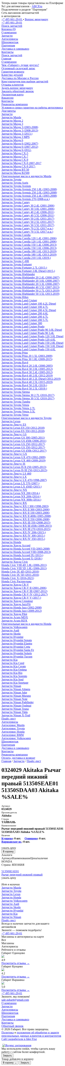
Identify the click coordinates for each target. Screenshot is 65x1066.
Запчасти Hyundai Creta (15, 646)
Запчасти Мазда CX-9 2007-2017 (21, 163)
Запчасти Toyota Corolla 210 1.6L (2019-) (26, 257)
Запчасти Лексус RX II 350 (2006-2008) (25, 519)
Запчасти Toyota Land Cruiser (19, 300)
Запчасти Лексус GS (14, 434)
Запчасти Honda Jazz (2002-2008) (21, 607)
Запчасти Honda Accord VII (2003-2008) (25, 548)
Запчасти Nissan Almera (15, 689)
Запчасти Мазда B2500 (15, 172)
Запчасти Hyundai (12, 636)
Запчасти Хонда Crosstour (17, 601)
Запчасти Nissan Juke (14, 692)
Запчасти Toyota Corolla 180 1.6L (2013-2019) (29, 251)
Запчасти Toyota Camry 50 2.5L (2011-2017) (27, 221)
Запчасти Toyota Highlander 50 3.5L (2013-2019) (30, 293)
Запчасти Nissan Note (14, 699)
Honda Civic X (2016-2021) (17, 578)
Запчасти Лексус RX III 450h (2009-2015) (26, 525)
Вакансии (7, 97)
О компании (9, 32)
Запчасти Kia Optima (14, 669)
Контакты (7, 52)
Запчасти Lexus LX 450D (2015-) (21, 486)
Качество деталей (12, 74)
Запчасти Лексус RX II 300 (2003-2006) (25, 509)
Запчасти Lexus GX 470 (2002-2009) (23, 457)
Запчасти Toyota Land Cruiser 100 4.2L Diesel (28, 303)
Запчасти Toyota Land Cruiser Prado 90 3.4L (27, 333)
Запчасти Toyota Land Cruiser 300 (21, 323)
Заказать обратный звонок (17, 91)
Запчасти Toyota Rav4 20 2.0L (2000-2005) (27, 365)
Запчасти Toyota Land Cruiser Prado (22, 326)
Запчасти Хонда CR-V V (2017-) (21, 597)
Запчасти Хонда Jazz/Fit (16, 604)
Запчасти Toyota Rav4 (14, 362)
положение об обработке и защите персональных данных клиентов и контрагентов (31, 1034)
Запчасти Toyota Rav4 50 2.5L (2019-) (24, 388)
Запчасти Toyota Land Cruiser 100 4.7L (24, 306)
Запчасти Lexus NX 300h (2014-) (21, 499)
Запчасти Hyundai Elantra (16, 643)
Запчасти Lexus (10, 421)
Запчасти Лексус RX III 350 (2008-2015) (25, 522)
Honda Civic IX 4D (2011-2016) (20, 571)
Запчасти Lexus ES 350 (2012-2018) (23, 431)
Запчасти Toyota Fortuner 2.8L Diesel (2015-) (28, 270)
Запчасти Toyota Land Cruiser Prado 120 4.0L (28, 339)
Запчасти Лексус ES (13, 424)
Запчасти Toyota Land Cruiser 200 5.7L (24, 320)
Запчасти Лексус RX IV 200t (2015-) (23, 532)
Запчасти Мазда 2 (12, 120)
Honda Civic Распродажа (16, 581)
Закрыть (7, 1055)
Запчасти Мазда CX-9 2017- (18, 166)
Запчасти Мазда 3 (12, 123)
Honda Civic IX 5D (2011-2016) (20, 574)
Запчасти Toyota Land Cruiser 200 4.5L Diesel (28, 310)
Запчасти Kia (9, 659)
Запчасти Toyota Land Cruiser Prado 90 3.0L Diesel (31, 329)
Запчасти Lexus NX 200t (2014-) (20, 496)
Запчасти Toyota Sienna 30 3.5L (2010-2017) (27, 398)
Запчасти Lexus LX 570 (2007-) (20, 483)
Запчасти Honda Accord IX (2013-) (22, 555)
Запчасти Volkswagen (14, 627)
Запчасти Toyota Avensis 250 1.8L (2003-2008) (29, 189)
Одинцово (31, 838)
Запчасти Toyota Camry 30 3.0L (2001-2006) (27, 208)
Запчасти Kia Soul (12, 679)
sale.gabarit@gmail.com (15, 999)
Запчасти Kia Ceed (12, 663)
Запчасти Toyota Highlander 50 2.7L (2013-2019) (30, 290)
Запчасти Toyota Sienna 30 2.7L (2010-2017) (27, 395)
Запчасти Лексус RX (14, 502)
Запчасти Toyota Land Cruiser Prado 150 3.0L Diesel (32, 346)
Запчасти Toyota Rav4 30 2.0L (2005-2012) (27, 369)
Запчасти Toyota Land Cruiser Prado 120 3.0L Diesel (32, 336)
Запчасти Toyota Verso (15, 414)
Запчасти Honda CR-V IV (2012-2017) (24, 594)
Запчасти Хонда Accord (15, 545)
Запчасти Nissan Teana (15, 708)
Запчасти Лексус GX (14, 453)
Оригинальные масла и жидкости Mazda (26, 176)
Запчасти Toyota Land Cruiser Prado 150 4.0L (28, 349)
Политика (7, 1032)
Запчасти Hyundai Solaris (16, 653)
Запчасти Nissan (11, 685)
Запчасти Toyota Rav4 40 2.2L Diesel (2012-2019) (31, 378)
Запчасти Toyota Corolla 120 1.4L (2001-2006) (29, 238)
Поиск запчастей (11, 55)
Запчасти (7, 35)
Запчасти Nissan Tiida (14, 712)
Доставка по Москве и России (20, 78)
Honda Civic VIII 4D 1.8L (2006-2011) (24, 565)
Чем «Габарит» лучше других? (20, 65)
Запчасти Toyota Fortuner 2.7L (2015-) (24, 267)
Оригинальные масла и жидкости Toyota (26, 418)
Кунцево (7, 838)
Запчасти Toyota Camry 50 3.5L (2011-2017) (27, 225)
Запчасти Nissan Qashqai (16, 705)
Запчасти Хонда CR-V (15, 584)
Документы (8, 110)
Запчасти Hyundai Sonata (16, 640)
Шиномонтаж (9, 42)
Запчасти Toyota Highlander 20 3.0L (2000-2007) (30, 280)
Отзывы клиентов (12, 84)
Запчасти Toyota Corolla (16, 235)
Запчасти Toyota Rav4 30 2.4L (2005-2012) (27, 372)
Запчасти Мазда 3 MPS (15, 137)
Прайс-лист (8, 718)
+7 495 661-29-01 (11, 933)
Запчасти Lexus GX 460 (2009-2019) (23, 460)
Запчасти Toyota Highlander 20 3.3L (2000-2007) (30, 284)
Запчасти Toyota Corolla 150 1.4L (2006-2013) (29, 244)
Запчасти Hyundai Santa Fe (17, 650)
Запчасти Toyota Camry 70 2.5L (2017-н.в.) (27, 228)
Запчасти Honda (11, 542)
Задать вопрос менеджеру (17, 87)
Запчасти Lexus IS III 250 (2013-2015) (24, 470)
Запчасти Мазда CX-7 (14, 156)
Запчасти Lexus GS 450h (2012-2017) (23, 450)
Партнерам (8, 45)
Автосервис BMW (12, 735)
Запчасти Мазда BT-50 (15, 169)
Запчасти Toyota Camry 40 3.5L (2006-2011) (27, 215)
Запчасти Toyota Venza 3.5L (18, 411)
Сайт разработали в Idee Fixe (19, 1039)
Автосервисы (9, 38)
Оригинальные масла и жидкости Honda (26, 623)
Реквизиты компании (14, 104)
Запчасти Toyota (11, 179)
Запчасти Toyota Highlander (18, 274)
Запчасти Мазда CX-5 (14, 153)
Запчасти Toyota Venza (15, 404)
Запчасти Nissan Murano (16, 695)
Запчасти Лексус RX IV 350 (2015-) (23, 538)
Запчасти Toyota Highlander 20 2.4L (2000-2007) (30, 277)
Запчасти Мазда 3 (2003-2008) (19, 127)
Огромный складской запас (18, 68)
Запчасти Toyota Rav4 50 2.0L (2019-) (24, 385)
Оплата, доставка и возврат (18, 757)
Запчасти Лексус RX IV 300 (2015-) (23, 535)
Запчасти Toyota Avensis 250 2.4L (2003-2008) (29, 195)
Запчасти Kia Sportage (14, 682)
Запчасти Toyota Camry (15, 202)
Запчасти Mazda (11, 117)
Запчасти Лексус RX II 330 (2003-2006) (25, 512)
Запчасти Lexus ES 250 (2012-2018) (23, 427)
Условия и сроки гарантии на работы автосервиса (32, 107)
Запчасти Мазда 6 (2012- (16, 150)
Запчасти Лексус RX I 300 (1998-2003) (25, 506)
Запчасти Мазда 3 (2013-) (16, 133)
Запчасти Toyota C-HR (15, 261)
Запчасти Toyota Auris (14, 182)
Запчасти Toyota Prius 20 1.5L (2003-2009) (26, 355)
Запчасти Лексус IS (13, 463)
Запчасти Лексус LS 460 (16, 473)
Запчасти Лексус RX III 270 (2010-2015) (25, 529)
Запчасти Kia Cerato (13, 666)
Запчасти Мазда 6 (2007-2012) (19, 146)
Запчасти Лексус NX (14, 489)
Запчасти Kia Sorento (14, 676)
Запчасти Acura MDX (14, 617)
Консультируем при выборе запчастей (24, 81)
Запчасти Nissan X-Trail (15, 715)
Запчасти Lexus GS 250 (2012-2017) (23, 444)
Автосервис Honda (13, 731)
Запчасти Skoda (11, 633)
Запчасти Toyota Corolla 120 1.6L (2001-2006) (29, 241)
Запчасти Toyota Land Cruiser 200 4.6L (24, 313)
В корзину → (10, 1062)
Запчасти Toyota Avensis (16, 186)
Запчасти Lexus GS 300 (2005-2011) (23, 437)
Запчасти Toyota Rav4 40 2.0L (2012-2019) (27, 375)
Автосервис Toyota (13, 728)
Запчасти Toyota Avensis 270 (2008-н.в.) (25, 199)
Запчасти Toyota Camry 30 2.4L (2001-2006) (27, 205)
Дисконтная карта (12, 94)
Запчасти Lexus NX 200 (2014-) (20, 493)
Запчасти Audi (10, 630)
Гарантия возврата (12, 71)
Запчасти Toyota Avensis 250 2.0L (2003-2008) (29, 192)
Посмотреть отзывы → (15, 963)
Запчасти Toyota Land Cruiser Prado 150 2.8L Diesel (32, 342)
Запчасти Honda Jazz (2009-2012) (21, 610)
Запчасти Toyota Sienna (15, 391)
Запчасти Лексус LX (14, 476)
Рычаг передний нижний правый (22, 874)
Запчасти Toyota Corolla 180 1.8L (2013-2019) (29, 254)
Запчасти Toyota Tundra (15, 401)
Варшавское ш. (11, 841)
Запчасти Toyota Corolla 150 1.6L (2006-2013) (29, 248)
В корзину (8, 851)
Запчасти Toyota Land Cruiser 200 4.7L (24, 316)
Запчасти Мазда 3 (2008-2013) (19, 130)
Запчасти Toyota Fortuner (16, 264)
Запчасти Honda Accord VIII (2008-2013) (26, 552)
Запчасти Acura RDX (14, 620)
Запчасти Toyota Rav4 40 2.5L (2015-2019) (27, 382)
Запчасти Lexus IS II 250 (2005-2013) (23, 467)
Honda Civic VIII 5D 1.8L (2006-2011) (24, 568)
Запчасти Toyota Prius (14, 352)
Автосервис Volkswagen (16, 738)
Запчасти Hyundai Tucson (16, 656)
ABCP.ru (37, 6)
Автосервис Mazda (13, 725)
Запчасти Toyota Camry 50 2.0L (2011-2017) (27, 218)
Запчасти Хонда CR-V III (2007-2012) (24, 591)
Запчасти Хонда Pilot (14, 614)
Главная (6, 58)
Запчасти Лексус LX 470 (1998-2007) (24, 480)
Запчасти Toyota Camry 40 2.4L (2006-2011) (27, 212)
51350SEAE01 (10, 871)
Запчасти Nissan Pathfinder (17, 702)
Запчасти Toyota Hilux (15, 297)
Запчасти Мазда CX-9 (14, 159)
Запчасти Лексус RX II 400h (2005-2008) (26, 516)
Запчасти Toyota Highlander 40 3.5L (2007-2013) (30, 287)
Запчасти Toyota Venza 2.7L (18, 408)
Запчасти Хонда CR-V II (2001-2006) (23, 587)
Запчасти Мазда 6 (12, 140)
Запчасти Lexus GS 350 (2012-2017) (23, 447)
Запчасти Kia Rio (11, 672)
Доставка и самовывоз (15, 48)
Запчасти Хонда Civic (14, 561)
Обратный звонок (12, 1026)
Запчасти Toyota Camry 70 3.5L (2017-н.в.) (27, 231)
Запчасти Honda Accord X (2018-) (21, 558)
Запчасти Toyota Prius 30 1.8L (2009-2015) (26, 359)
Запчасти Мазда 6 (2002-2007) (19, 143)
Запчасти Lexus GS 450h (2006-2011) (23, 440)
